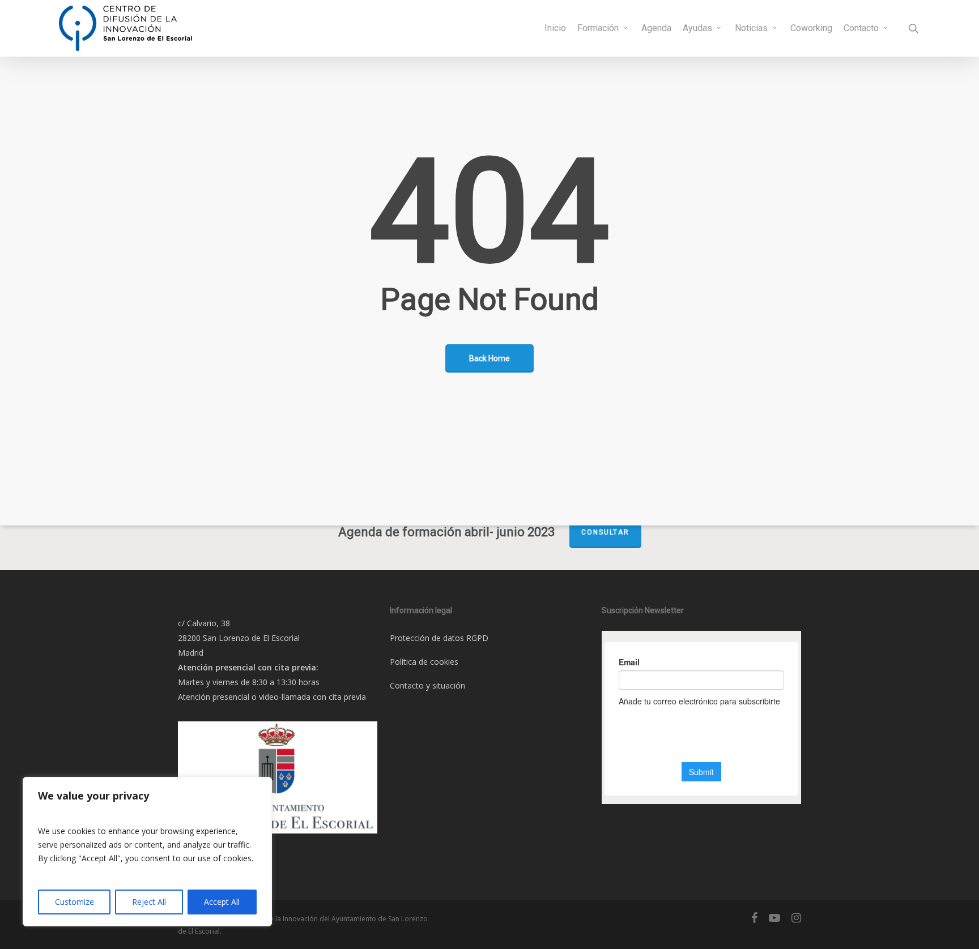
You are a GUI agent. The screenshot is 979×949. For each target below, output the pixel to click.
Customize (74, 901)
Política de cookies (424, 661)
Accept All (222, 901)
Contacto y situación (427, 685)
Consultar (605, 532)
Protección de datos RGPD (439, 637)
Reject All (149, 901)
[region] (147, 851)
